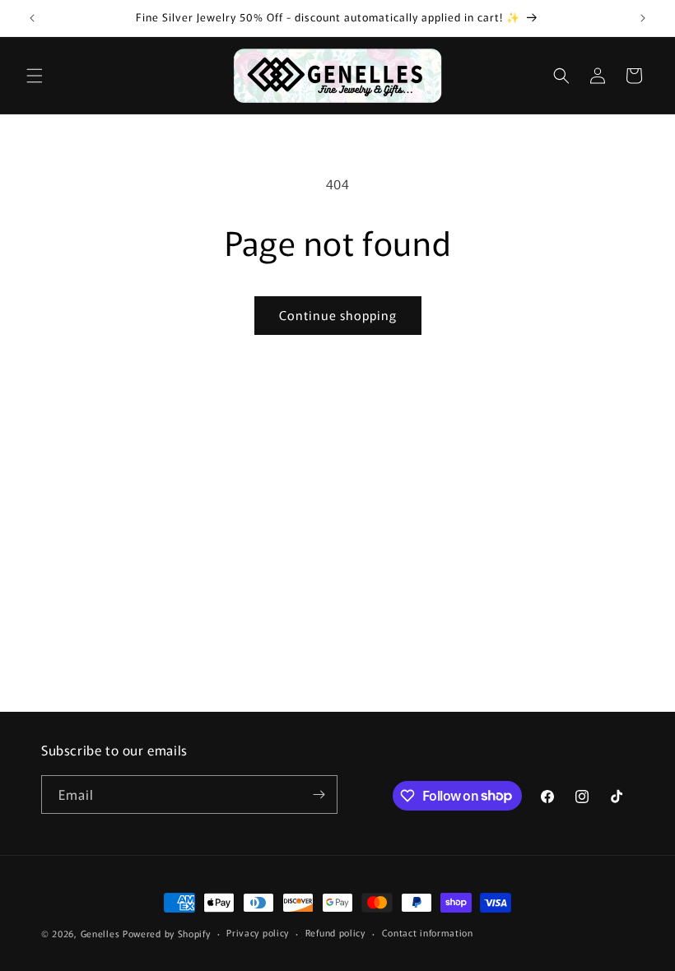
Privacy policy (257, 932)
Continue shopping (338, 314)
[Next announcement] (643, 18)
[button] (34, 76)
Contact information (427, 932)
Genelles (100, 933)
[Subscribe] (318, 794)
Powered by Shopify (167, 933)
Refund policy (335, 932)
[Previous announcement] (32, 18)
